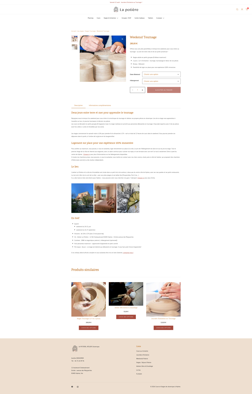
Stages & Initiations (110, 18)
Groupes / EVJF (126, 18)
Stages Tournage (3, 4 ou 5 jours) (88, 319)
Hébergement (134, 80)
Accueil (73, 31)
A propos (159, 18)
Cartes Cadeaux (140, 18)
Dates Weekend (135, 74)
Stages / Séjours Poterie (143, 362)
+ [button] (142, 90)
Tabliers (150, 18)
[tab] (78, 105)
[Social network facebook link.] (72, 386)
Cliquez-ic (86, 154)
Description (78, 105)
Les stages (80, 31)
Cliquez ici (141, 177)
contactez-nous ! (128, 252)
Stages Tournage (90, 31)
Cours (98, 18)
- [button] (132, 90)
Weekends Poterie (142, 358)
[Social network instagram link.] (77, 386)
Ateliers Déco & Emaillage (144, 366)
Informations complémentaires (100, 105)
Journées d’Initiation (142, 354)
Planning (90, 18)
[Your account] (242, 9)
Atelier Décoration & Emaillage (126, 308)
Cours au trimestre (142, 351)
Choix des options (88, 328)
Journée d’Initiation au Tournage (163, 319)
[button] (123, 39)
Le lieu (138, 370)
